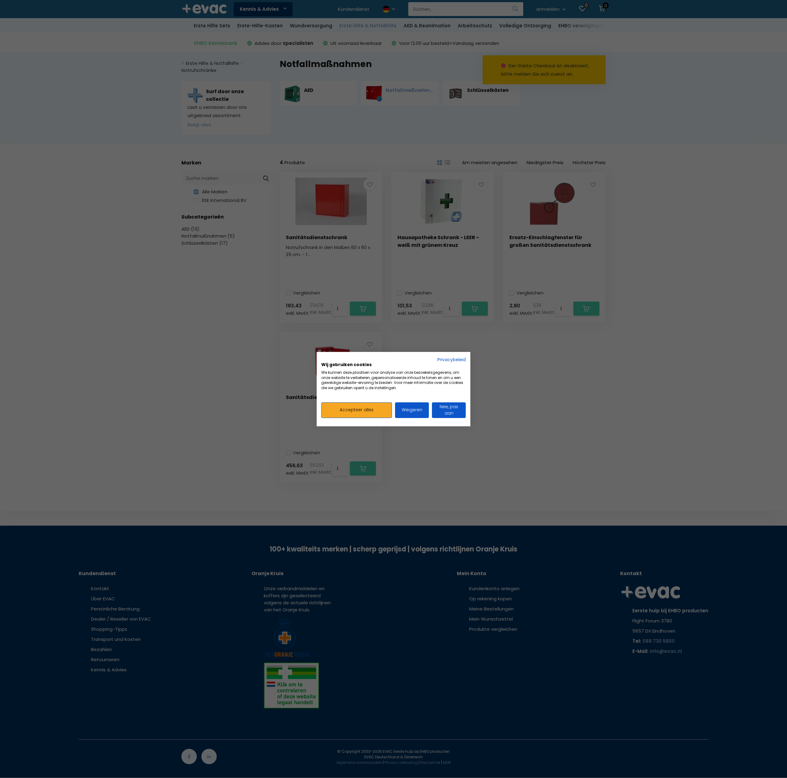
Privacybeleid (451, 359)
